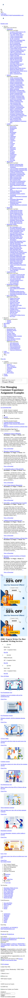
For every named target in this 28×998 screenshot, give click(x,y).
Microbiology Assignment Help (17, 91)
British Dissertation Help (16, 255)
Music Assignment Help (16, 100)
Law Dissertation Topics (16, 232)
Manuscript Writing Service (16, 69)
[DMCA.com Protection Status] (9, 960)
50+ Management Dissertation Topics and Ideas (17, 269)
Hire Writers (7, 323)
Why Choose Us (11, 365)
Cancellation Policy (5, 945)
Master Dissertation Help (16, 248)
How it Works (10, 372)
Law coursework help (15, 278)
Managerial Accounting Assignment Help (15, 202)
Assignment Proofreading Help (17, 292)
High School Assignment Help (17, 40)
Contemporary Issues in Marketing (12, 433)
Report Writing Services (16, 65)
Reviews (9, 370)
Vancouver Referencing (16, 350)
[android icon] (10, 934)
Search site (4, 380)
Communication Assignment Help (18, 115)
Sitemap (3, 946)
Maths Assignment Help (16, 110)
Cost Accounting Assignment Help (18, 168)
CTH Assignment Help (15, 104)
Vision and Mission (11, 367)
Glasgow (12, 139)
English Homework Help (16, 211)
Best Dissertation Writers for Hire (18, 245)
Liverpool (12, 143)
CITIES (9, 124)
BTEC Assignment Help (16, 73)
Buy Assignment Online (16, 33)
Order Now (3, 13)
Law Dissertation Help (15, 246)
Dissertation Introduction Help (17, 259)
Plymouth (12, 151)
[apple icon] (4, 934)
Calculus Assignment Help (16, 111)
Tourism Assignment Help (16, 105)
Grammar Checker (11, 334)
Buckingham (13, 132)
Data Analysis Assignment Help (18, 181)
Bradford (12, 129)
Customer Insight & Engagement (12, 422)
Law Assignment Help (15, 118)
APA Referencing (14, 343)
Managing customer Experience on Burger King (15, 426)
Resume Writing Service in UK (17, 54)
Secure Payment (5, 941)
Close (11, 382)
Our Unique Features (6, 861)
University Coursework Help (17, 277)
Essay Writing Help (11, 295)
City (2, 911)
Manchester (13, 147)
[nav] (3, 359)
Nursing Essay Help (15, 302)
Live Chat (7, 882)
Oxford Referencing (15, 348)
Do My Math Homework (16, 223)
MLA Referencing (14, 344)
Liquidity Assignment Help (16, 87)
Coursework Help (11, 271)
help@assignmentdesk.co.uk (16, 15)
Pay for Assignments (15, 43)
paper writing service (15, 72)
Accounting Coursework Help (17, 274)
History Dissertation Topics (16, 231)
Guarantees (9, 368)
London (12, 144)
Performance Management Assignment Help (16, 200)
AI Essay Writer (11, 333)
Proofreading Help (8, 893)
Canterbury (12, 140)
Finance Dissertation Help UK (17, 230)
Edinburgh (12, 138)
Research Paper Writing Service (18, 68)
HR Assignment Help (15, 179)
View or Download (8, 448)
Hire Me (6, 652)
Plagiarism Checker (11, 330)
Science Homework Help (16, 218)
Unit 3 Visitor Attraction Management (13, 485)
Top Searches (4, 885)
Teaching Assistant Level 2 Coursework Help (16, 280)
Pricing (5, 374)
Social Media (4, 936)
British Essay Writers (15, 311)
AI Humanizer (10, 337)
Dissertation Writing (12, 224)
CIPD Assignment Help (16, 52)
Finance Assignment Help (16, 171)
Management (10, 161)
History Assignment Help (16, 86)
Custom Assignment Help (16, 37)
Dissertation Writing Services (11, 888)
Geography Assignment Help (17, 84)
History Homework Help (16, 221)
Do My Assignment (15, 38)
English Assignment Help (16, 83)
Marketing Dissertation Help (17, 234)
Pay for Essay (13, 313)
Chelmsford (13, 136)
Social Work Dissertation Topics (18, 241)
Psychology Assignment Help (17, 97)
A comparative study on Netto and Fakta (14, 469)
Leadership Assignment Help (17, 172)
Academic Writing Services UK (18, 31)
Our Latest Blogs (8, 903)
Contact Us (9, 371)
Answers (9, 322)
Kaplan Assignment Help (16, 41)
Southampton (13, 154)
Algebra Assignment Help (16, 112)
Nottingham (13, 149)
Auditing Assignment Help (16, 79)
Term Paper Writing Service (17, 64)
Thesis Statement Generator (13, 338)
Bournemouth (13, 128)
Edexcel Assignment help (16, 82)
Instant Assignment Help (16, 58)
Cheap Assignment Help (16, 61)
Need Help (3, 924)
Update (2, 995)
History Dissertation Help (16, 262)
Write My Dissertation (15, 244)
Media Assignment (14, 89)
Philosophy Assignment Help (17, 107)
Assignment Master (14, 62)
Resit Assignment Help (15, 44)
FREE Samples (7, 904)
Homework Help (8, 897)
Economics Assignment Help (17, 114)
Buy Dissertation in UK (16, 227)
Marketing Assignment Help (17, 175)
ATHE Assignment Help (16, 78)
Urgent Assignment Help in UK (18, 50)
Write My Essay (14, 306)
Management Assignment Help (17, 174)
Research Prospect (14, 66)
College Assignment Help (16, 36)
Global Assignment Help (16, 57)
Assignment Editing (15, 287)
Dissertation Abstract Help (16, 260)
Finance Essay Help (15, 298)
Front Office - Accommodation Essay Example (15, 502)
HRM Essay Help (14, 299)
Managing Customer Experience (12, 451)
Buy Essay (12, 316)
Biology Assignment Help (16, 117)
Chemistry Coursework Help (17, 276)
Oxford (12, 150)
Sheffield (12, 153)
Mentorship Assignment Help (17, 90)
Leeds (11, 142)
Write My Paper (14, 312)
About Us (9, 364)
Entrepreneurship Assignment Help (18, 170)
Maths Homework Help (16, 216)
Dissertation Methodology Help (17, 256)
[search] (1, 10)
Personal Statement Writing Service (18, 71)
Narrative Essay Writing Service (18, 308)
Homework (9, 207)
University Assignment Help (17, 51)
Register (3, 23)
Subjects (9, 75)
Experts (5, 907)
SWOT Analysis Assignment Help (18, 47)
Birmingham (13, 126)
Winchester (12, 156)
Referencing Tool (11, 340)
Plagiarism (7, 874)
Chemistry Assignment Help (17, 80)
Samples (9, 320)
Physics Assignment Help (16, 94)
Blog (5, 324)
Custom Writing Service (16, 48)
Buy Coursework (14, 283)
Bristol (11, 131)
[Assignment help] (14, 22)
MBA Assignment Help (16, 177)
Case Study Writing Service (16, 34)
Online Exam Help (14, 55)
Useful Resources (5, 900)
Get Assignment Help (6, 407)
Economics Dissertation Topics (17, 228)
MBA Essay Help (14, 304)
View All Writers (5, 676)
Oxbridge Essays (14, 309)
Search (5, 382)
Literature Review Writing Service (18, 252)
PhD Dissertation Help (15, 249)
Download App (4, 931)
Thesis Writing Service (15, 267)
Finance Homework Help (16, 213)
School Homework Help (16, 217)
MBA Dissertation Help (16, 235)
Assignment (10, 29)
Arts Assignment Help (15, 103)
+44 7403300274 (5, 15)
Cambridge (12, 133)
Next (2, 575)
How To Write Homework (16, 214)
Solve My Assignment (15, 45)
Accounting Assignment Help (17, 182)
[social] (5, 938)
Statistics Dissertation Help (16, 242)
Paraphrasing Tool (11, 329)
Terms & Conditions (6, 943)
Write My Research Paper (16, 59)
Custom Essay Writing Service (17, 315)
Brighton (12, 158)
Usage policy (22, 945)
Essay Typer (10, 331)
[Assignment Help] (14, 8)
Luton (11, 146)
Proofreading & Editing (12, 284)
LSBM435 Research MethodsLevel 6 (13, 520)
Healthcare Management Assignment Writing (16, 191)
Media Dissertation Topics (16, 237)
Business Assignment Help (16, 164)
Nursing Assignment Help (16, 93)
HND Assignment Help (16, 178)
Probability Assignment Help (17, 96)
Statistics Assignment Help (16, 101)
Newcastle (12, 160)
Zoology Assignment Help (16, 108)
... (21, 446)
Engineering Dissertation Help (17, 257)
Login (6, 23)
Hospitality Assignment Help (17, 184)
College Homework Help (16, 210)
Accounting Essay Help (16, 305)
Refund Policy (21, 943)
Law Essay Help (14, 301)
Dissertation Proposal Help (16, 251)
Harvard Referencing (15, 345)
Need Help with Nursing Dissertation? (16, 239)
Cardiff (11, 135)
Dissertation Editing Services (17, 291)
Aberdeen (12, 157)
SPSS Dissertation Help (16, 263)
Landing (6, 375)
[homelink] (4, 415)
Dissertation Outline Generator (14, 336)
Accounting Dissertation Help (17, 253)
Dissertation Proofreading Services (18, 294)
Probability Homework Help (17, 220)
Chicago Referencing (15, 347)
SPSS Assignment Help (16, 119)
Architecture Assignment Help (17, 98)
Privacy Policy (14, 945)
